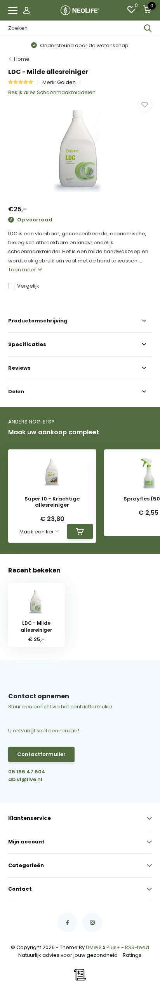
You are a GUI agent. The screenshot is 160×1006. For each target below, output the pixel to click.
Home (22, 59)
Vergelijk (28, 286)
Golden (66, 82)
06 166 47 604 (26, 771)
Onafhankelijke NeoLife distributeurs (97, 45)
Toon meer (22, 269)
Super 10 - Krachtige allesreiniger (52, 502)
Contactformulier (41, 754)
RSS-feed (137, 947)
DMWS (94, 947)
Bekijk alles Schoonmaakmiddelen (52, 92)
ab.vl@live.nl (25, 779)
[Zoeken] (148, 28)
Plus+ (113, 947)
